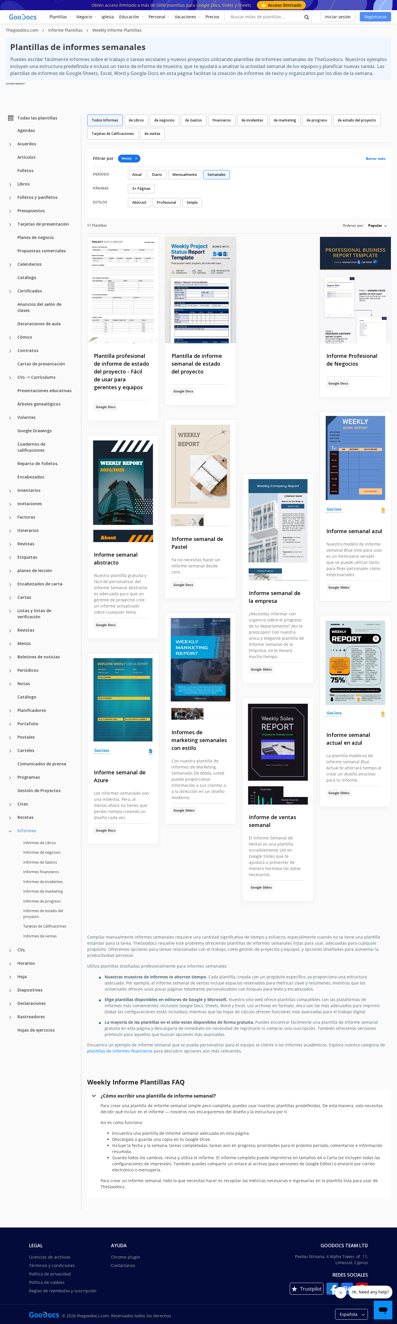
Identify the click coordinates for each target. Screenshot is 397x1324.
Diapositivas (29, 990)
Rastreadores (31, 1016)
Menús (24, 643)
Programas (28, 777)
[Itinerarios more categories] (10, 531)
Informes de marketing (43, 891)
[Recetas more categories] (10, 818)
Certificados (29, 291)
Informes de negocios (41, 852)
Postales (26, 737)
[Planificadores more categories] (10, 711)
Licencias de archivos (49, 1257)
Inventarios (28, 490)
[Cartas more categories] (10, 598)
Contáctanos (123, 1265)
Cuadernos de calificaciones (31, 447)
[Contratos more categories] (10, 351)
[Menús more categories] (10, 644)
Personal (157, 16)
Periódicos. (28, 670)
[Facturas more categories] (10, 517)
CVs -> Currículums (36, 377)
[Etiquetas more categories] (10, 557)
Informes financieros (41, 871)
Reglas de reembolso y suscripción (62, 1290)
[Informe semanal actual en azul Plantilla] (355, 669)
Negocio (84, 16)
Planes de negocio (35, 237)
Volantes (26, 417)
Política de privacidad (50, 1274)
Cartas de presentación (41, 364)
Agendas (26, 130)
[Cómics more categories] (10, 337)
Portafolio (27, 723)
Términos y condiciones (52, 1265)
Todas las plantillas (37, 118)
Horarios (26, 963)
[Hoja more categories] (10, 977)
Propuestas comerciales (41, 250)
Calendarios (29, 264)
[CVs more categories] (10, 950)
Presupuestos (31, 210)
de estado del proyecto (357, 120)
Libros (23, 184)
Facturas (26, 517)
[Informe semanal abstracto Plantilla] (123, 488)
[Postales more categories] (10, 737)
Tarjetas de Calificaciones (44, 926)
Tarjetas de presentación (43, 224)
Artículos (26, 157)
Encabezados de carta (39, 584)
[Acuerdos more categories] (10, 144)
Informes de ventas (40, 936)
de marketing (285, 120)
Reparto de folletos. (37, 463)
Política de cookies (47, 1282)
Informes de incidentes (43, 881)
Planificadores (31, 710)
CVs (21, 950)
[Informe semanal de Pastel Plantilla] (200, 473)
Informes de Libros (39, 842)
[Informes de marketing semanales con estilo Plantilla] (200, 666)
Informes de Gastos (40, 862)
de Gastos (193, 120)
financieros (221, 120)
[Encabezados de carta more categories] (10, 584)
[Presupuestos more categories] (10, 211)
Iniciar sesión (338, 16)
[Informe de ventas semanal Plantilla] (278, 751)
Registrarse (375, 16)
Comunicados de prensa (41, 763)
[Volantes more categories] (10, 418)
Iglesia (107, 16)
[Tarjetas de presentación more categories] (10, 224)
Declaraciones (31, 1003)
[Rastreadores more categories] (10, 1017)
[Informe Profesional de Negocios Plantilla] (355, 290)
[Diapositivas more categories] (10, 990)
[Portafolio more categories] (10, 724)
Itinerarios (28, 530)
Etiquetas (27, 557)
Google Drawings (34, 430)
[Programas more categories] (10, 777)
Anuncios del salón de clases (39, 307)
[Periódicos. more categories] (10, 671)
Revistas (25, 543)
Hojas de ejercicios (36, 1030)
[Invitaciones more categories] (10, 504)
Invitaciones (29, 503)
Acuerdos (26, 143)
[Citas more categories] (10, 804)
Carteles (25, 750)
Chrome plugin (125, 1257)
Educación (129, 16)
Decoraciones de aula (39, 323)
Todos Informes (105, 120)
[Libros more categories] (10, 184)
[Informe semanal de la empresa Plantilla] (278, 527)
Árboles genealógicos (38, 404)
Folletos (25, 170)
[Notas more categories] (10, 684)
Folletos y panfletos (37, 197)
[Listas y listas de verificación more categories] (10, 611)
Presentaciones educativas (44, 390)
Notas (23, 683)
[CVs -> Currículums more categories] (10, 378)
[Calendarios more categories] (10, 264)
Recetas (25, 817)
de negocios (164, 120)
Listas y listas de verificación (34, 613)
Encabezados (30, 477)
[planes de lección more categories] (10, 571)
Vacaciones (185, 16)
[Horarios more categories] (10, 964)
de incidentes (252, 120)
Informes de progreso (42, 901)
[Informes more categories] (10, 831)
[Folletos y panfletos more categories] (10, 198)
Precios (212, 16)
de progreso (317, 120)
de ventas (152, 133)
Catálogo (26, 277)
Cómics (24, 337)
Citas (22, 804)
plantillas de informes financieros (120, 1051)
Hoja (22, 976)
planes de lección (34, 570)
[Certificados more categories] (10, 291)
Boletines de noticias (38, 657)
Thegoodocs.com (23, 30)
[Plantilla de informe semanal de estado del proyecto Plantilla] (200, 290)
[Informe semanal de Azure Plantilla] (123, 706)
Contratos (27, 350)
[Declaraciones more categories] (10, 1004)
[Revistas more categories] (10, 544)
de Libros (136, 120)
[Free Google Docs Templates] (23, 16)
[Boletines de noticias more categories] (10, 657)
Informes (26, 830)
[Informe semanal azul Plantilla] (355, 465)
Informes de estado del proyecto (43, 913)
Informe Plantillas (66, 30)
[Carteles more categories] (10, 751)
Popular (375, 225)
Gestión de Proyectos (38, 790)
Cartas (24, 597)
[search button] (307, 16)
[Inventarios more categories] (10, 491)
